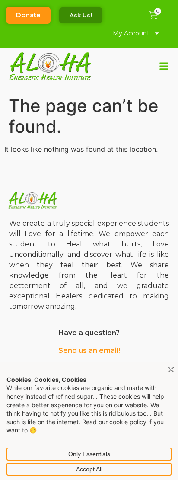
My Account (131, 33)
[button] (164, 66)
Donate (28, 15)
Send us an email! (89, 350)
